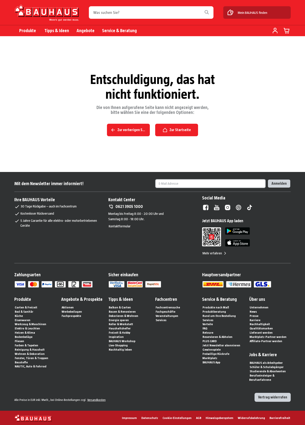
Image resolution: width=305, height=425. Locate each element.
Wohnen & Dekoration (30, 354)
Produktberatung (214, 311)
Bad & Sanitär (24, 311)
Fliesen (19, 341)
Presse (254, 316)
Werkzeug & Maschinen (30, 324)
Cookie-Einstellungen (177, 418)
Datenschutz (149, 418)
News (253, 311)
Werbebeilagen (72, 311)
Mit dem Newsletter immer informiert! (49, 183)
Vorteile (208, 324)
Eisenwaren (22, 320)
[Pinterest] (238, 207)
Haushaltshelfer (120, 328)
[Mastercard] (33, 284)
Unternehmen (259, 307)
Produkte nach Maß (216, 307)
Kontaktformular (120, 226)
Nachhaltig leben (120, 349)
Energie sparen (119, 320)
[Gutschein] (60, 284)
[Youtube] (216, 207)
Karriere (255, 320)
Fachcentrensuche (168, 307)
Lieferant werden (261, 332)
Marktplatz (210, 358)
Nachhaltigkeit (260, 324)
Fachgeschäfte (165, 311)
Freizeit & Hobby (119, 332)
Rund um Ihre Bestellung (219, 316)
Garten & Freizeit (26, 307)
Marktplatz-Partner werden (268, 337)
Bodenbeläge (23, 337)
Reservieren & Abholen (217, 337)
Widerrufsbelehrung (251, 418)
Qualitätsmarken (261, 328)
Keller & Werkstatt (121, 324)
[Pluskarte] (87, 284)
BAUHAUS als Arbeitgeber (266, 362)
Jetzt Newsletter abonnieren (221, 345)
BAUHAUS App (211, 362)
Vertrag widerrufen (272, 397)
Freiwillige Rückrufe (216, 354)
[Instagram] (227, 207)
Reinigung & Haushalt (30, 349)
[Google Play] (237, 231)
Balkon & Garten (120, 307)
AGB (198, 418)
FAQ (205, 328)
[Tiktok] (249, 207)
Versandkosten (96, 400)
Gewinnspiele (212, 349)
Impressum (129, 418)
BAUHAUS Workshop (122, 341)
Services (161, 320)
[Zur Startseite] (46, 13)
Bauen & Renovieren (122, 311)
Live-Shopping (118, 345)
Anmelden (279, 183)
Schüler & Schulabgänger (267, 367)
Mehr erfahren (212, 253)
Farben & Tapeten (26, 345)
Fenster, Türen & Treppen (31, 358)
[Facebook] (205, 207)
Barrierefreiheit (279, 418)
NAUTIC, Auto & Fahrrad (30, 366)
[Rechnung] (73, 284)
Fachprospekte (71, 316)
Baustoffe (21, 362)
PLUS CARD (210, 341)
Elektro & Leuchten (27, 328)
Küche (19, 316)
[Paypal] (47, 284)
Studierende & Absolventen (268, 371)
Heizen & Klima (25, 332)
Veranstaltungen (167, 316)
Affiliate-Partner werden (266, 341)
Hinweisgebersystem (219, 418)
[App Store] (237, 243)
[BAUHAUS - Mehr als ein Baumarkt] (33, 417)
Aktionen (68, 307)
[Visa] (20, 284)
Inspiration (116, 337)
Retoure (208, 332)
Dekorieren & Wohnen (123, 316)
